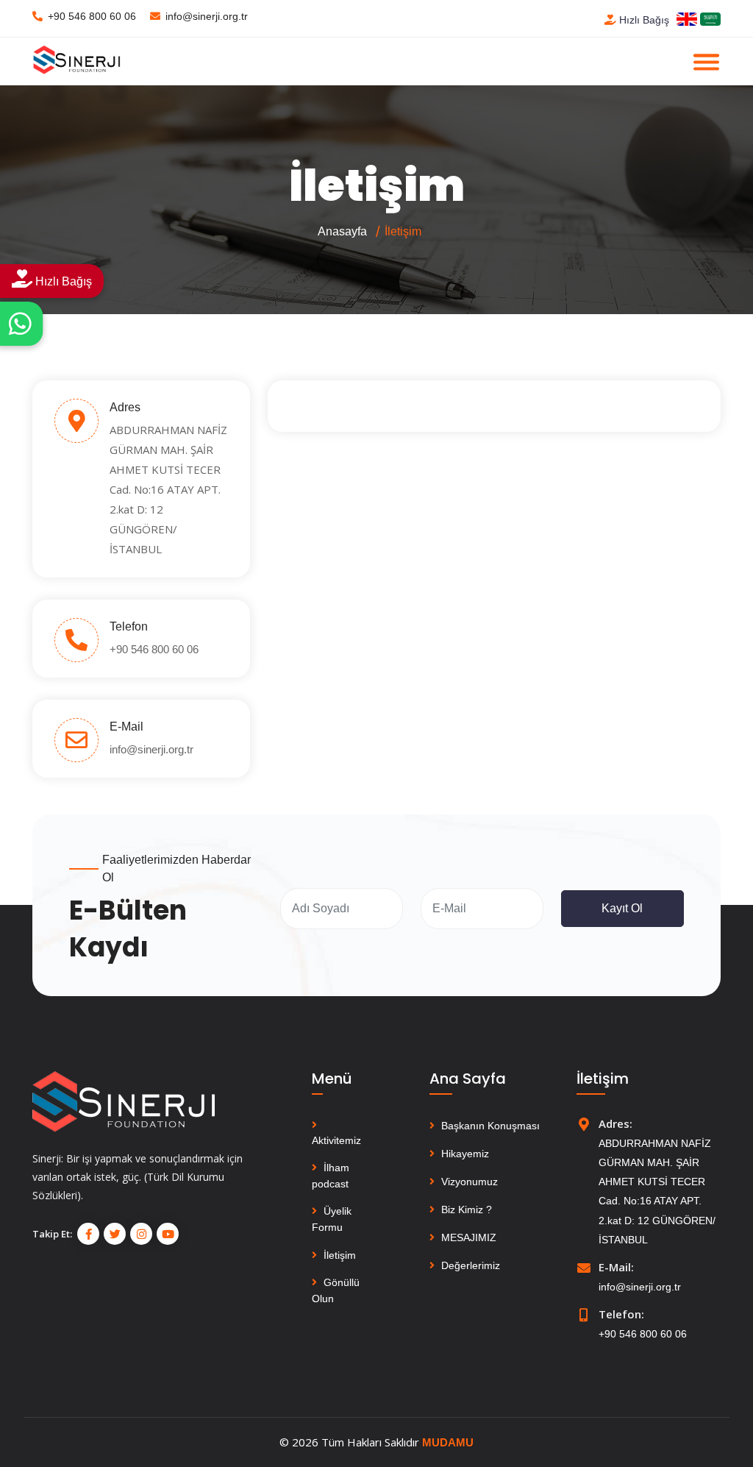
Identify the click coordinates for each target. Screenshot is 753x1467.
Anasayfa (342, 231)
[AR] (710, 18)
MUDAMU (448, 1442)
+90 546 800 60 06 (92, 16)
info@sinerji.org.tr (206, 16)
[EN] (687, 18)
